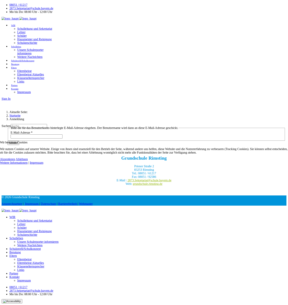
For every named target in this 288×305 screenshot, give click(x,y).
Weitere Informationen (14, 162)
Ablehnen (22, 159)
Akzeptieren (7, 159)
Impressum (36, 162)
